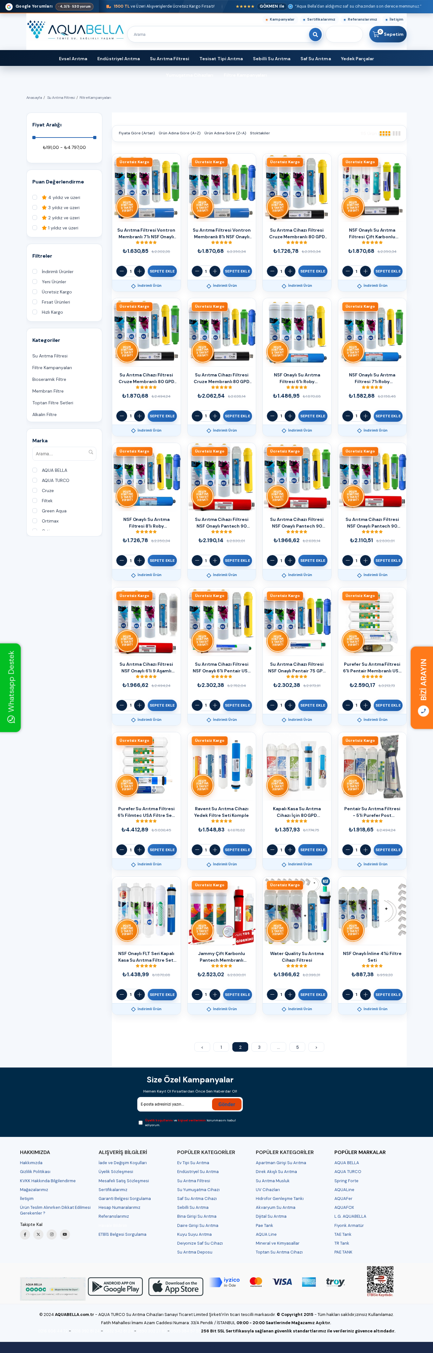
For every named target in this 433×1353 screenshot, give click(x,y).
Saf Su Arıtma (316, 58)
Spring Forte (346, 1180)
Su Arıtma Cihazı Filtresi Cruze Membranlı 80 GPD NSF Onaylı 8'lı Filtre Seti (221, 378)
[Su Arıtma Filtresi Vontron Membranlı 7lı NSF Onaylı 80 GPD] (146, 188)
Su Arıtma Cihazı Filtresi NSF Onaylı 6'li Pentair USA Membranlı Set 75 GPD (222, 667)
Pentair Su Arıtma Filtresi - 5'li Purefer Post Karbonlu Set (372, 812)
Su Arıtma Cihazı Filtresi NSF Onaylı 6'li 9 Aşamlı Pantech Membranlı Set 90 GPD (146, 667)
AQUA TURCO (55, 480)
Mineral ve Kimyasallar (278, 1243)
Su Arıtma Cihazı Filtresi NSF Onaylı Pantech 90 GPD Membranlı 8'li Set (372, 522)
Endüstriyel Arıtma (118, 58)
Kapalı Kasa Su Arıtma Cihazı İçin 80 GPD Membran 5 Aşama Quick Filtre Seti (296, 812)
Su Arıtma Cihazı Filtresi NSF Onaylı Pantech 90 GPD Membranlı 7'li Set (297, 522)
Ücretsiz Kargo (57, 292)
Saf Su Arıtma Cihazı (197, 1198)
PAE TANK (343, 1252)
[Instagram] (52, 1234)
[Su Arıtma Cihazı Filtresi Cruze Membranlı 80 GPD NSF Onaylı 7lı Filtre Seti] (146, 332)
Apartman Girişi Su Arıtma (281, 1162)
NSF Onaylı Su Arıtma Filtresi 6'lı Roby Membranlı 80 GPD (297, 378)
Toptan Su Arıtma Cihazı (279, 1252)
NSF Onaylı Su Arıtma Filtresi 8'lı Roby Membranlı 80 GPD (146, 522)
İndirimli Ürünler (58, 271)
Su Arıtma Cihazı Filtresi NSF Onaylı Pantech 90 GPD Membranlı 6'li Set (222, 522)
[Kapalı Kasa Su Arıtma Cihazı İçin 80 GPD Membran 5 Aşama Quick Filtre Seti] (297, 766)
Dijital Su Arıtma (271, 1216)
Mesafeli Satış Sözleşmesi (124, 1180)
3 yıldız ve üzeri (63, 207)
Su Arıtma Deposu (194, 1252)
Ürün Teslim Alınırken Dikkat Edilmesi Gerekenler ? (55, 1210)
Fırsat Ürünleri (56, 302)
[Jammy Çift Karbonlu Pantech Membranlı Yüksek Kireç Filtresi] (222, 911)
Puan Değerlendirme (58, 181)
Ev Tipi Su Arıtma (193, 1162)
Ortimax (50, 521)
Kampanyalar (282, 19)
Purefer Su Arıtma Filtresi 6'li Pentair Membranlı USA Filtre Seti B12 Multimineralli (372, 667)
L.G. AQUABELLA (350, 1216)
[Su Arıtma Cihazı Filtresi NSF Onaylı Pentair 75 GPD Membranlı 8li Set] (297, 621)
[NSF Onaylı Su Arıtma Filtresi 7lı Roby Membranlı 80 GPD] (372, 332)
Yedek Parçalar (357, 58)
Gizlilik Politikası (35, 1171)
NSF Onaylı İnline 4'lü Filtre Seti (372, 957)
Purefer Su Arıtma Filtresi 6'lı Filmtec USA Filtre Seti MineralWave (146, 812)
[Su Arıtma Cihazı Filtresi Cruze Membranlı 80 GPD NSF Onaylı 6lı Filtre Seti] (297, 188)
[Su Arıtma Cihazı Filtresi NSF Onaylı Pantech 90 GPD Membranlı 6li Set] (222, 477)
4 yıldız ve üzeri (63, 197)
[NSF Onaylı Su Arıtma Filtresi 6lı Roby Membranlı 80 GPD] (297, 332)
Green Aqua (54, 511)
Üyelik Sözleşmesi (116, 1171)
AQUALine (344, 1189)
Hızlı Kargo (52, 312)
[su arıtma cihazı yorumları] (53, 1289)
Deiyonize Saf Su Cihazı (200, 1243)
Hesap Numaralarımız (119, 1207)
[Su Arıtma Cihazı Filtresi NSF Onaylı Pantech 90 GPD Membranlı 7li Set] (297, 477)
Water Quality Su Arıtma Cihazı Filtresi (297, 957)
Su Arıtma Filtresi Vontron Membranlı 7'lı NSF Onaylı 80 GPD (146, 233)
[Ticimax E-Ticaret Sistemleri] (216, 1348)
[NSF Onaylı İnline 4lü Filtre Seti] (372, 911)
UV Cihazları (268, 1189)
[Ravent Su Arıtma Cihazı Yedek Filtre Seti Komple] (222, 766)
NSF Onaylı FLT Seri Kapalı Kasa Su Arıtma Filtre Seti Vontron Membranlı (146, 957)
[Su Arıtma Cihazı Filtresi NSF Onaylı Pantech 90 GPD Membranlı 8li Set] (372, 477)
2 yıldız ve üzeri (63, 218)
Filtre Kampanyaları (245, 75)
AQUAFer (343, 1198)
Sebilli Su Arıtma (271, 58)
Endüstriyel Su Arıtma (198, 1171)
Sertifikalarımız (321, 19)
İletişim (396, 19)
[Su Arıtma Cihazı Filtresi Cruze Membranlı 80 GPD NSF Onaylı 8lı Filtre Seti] (222, 332)
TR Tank (341, 1243)
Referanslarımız (362, 19)
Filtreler (42, 256)
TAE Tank (343, 1234)
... (278, 1047)
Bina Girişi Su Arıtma (197, 1216)
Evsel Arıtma (73, 58)
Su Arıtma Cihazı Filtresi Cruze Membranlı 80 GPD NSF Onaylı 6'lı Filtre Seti (297, 233)
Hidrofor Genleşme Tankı (280, 1198)
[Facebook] (25, 1234)
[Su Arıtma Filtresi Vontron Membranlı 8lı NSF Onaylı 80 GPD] (222, 188)
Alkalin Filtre (44, 414)
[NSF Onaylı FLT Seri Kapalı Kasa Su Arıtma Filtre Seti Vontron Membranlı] (146, 911)
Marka (40, 440)
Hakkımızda (31, 1162)
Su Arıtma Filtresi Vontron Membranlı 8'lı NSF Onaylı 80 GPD (222, 233)
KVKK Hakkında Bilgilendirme (48, 1180)
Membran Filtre (48, 391)
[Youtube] (65, 1234)
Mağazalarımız (34, 1189)
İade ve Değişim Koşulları (123, 1162)
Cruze (48, 490)
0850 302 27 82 (151, 1331)
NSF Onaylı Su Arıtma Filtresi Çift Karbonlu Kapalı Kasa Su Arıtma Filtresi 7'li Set (372, 233)
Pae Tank (264, 1225)
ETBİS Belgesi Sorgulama (122, 1234)
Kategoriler (46, 340)
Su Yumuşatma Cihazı (198, 1189)
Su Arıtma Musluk (273, 1180)
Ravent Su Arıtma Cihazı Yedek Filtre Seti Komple (221, 812)
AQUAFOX (344, 1207)
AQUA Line (266, 1234)
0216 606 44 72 (53, 1331)
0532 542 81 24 (118, 1331)
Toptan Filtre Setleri (52, 403)
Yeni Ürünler (54, 282)
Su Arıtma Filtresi (169, 58)
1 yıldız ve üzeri (62, 228)
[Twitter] (38, 1234)
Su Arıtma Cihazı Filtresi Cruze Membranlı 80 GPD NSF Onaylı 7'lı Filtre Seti (146, 378)
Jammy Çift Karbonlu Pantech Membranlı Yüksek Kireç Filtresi (221, 957)
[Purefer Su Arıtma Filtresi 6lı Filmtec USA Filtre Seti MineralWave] (146, 766)
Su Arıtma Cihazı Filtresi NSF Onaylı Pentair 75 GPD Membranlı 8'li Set (297, 667)
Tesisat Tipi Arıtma (221, 58)
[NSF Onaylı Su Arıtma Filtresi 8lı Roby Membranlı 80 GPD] (146, 477)
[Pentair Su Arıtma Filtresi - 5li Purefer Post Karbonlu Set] (372, 766)
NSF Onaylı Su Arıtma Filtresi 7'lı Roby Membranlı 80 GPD (372, 378)
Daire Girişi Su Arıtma (197, 1225)
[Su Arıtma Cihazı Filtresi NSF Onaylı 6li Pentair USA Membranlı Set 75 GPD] (222, 621)
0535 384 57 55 (186, 1331)
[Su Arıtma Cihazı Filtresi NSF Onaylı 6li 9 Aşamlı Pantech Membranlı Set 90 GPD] (146, 621)
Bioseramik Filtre (49, 379)
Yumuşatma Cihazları (190, 75)
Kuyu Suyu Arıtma (194, 1234)
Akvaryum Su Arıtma (275, 1207)
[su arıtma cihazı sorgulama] (380, 1281)
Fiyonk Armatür (349, 1225)
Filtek (47, 500)
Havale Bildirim (113, 1225)
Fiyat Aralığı (46, 124)
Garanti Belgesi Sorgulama (125, 1198)
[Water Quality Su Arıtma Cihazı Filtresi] (297, 911)
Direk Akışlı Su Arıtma (276, 1171)
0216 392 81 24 (86, 1331)
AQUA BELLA (54, 470)
